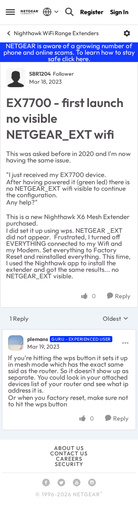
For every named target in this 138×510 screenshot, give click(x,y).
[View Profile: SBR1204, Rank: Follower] (15, 77)
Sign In (119, 12)
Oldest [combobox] (115, 318)
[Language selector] (50, 11)
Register (92, 12)
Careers (69, 458)
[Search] (69, 11)
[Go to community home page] (30, 12)
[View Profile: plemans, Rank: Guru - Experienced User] (15, 343)
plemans (37, 339)
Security (69, 464)
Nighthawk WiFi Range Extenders (56, 33)
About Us (69, 448)
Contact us (69, 453)
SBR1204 (40, 73)
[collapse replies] (69, 333)
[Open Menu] (127, 33)
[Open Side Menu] (10, 12)
